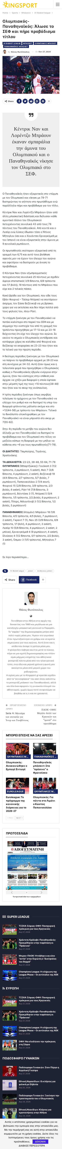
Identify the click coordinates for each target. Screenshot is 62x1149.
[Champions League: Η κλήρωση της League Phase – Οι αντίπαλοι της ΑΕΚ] (9, 975)
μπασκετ (30, 571)
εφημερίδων (35, 897)
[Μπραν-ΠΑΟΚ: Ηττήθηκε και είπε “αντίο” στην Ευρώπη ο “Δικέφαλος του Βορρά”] (9, 959)
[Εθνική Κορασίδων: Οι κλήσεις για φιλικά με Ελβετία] (9, 1085)
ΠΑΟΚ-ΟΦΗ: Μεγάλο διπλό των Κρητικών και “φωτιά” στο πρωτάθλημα (46, 716)
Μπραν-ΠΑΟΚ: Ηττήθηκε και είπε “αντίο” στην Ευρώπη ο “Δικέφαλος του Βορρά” (37, 958)
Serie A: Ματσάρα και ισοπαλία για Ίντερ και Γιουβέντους (17, 717)
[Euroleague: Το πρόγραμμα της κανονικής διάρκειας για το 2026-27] (17, 786)
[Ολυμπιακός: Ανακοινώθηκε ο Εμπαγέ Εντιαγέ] (17, 751)
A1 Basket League (17, 571)
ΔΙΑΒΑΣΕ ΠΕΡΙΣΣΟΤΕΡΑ (32, 1146)
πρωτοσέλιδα (21, 897)
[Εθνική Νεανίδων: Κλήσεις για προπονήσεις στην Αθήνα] (9, 1113)
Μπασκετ (27, 43)
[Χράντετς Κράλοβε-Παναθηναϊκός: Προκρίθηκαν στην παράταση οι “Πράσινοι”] (9, 943)
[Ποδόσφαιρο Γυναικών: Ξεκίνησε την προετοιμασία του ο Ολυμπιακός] (9, 1099)
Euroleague (15, 791)
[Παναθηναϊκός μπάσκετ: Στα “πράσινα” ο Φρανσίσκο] (44, 751)
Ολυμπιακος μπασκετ (45, 43)
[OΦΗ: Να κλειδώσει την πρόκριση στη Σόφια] (9, 1045)
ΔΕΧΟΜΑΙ (40, 1141)
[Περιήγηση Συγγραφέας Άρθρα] (31, 598)
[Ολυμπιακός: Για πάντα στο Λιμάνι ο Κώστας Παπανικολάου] (44, 786)
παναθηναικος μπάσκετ (44, 571)
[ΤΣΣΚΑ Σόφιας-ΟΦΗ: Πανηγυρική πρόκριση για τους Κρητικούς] (9, 929)
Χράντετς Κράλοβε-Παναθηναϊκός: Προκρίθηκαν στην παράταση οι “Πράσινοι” (37, 942)
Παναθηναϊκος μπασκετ (16, 46)
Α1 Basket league (12, 43)
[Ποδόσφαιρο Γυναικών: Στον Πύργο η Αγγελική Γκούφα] (9, 1071)
